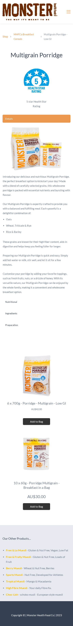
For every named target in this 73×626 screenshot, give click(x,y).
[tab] (36, 119)
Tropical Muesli (15, 581)
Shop (5, 36)
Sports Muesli (14, 574)
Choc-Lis (11, 594)
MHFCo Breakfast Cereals (24, 36)
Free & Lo (12, 550)
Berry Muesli (14, 568)
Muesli (22, 550)
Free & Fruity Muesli (18, 556)
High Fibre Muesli (16, 588)
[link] (36, 66)
